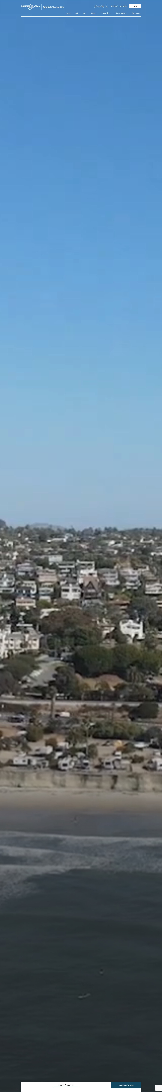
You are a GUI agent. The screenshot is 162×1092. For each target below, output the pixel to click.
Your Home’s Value (126, 1085)
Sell (76, 13)
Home (68, 13)
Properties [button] (105, 13)
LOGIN (135, 6)
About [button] (93, 13)
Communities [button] (121, 13)
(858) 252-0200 (120, 6)
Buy (84, 13)
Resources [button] (136, 13)
